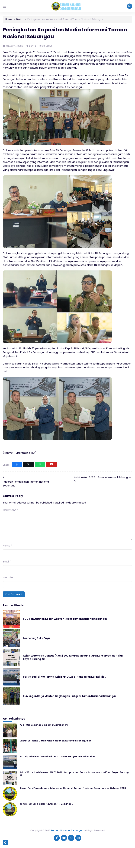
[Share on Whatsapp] (40, 464)
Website (8, 577)
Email (7, 561)
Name (7, 545)
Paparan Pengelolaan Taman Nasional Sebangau (26, 483)
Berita (32, 45)
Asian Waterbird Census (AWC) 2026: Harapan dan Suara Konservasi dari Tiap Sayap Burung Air (73, 657)
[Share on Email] (51, 464)
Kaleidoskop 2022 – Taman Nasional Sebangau (102, 477)
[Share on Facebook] (17, 464)
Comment (10, 510)
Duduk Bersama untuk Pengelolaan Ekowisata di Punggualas (55, 740)
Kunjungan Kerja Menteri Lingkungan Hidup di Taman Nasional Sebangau (70, 696)
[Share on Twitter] (28, 464)
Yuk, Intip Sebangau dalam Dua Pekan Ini (44, 724)
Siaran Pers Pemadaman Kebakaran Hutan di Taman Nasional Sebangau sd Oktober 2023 (73, 788)
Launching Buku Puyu (36, 638)
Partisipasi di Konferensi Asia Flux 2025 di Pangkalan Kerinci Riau (64, 676)
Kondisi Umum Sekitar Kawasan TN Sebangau (46, 803)
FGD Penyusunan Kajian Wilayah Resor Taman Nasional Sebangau (65, 619)
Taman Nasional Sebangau (67, 830)
